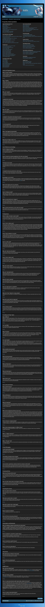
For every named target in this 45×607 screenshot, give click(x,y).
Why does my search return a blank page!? (29, 46)
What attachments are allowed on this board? (29, 57)
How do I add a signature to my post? (8, 47)
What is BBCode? (5, 59)
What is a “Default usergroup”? (27, 30)
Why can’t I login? (5, 28)
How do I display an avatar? (7, 40)
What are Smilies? (5, 61)
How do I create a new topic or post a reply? (9, 45)
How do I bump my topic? (6, 56)
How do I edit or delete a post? (7, 46)
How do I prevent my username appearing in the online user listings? (12, 36)
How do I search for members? (27, 47)
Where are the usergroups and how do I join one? (30, 27)
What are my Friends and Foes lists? (28, 40)
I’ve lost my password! (6, 30)
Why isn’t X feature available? (27, 62)
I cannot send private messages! (27, 34)
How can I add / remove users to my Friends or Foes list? (31, 41)
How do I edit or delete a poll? (7, 50)
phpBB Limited (29, 569)
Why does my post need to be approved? (8, 55)
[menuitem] (4, 17)
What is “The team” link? (26, 31)
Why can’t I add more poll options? (7, 49)
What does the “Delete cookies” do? (8, 32)
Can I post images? (5, 62)
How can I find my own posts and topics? (29, 48)
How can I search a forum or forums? (28, 44)
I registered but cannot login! (7, 27)
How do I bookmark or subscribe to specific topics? (30, 52)
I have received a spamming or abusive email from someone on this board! (32, 37)
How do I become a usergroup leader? (28, 28)
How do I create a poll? (6, 48)
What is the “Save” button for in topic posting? (9, 54)
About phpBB (32, 570)
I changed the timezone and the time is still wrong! (10, 38)
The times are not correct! (6, 37)
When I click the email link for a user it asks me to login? (10, 42)
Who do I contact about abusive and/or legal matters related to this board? (32, 64)
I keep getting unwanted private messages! (29, 35)
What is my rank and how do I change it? (8, 41)
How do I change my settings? (7, 35)
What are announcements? (6, 64)
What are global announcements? (7, 63)
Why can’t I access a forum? (7, 51)
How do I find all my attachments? (27, 58)
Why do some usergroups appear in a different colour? (30, 29)
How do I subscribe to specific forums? (28, 53)
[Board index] (22, 10)
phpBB (21, 180)
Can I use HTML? (5, 60)
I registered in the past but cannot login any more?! (10, 29)
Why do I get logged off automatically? (8, 31)
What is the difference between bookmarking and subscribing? (32, 51)
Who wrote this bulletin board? (27, 61)
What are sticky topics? (6, 65)
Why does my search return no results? (28, 45)
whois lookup (29, 583)
